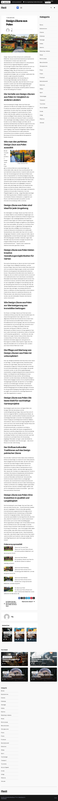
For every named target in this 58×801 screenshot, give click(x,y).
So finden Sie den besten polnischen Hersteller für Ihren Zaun (11, 604)
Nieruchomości (44, 62)
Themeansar (4, 798)
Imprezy (42, 47)
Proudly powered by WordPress (8, 797)
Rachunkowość (44, 81)
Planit (3, 7)
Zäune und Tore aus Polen (21, 547)
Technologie (43, 96)
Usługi (41, 115)
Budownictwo (43, 28)
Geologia (42, 40)
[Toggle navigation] (21, 8)
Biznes (41, 25)
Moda (41, 55)
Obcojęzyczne (10, 17)
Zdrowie (42, 122)
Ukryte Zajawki (43, 107)
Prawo (41, 73)
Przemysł (42, 77)
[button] (51, 7)
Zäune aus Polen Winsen (21, 557)
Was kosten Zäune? (27, 601)
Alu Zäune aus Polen (20, 588)
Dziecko (42, 32)
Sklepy (41, 89)
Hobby (41, 43)
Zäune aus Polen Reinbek (21, 577)
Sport (41, 92)
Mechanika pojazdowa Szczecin (11, 660)
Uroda (41, 111)
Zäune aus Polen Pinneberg (22, 567)
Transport (42, 100)
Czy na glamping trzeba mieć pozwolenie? (13, 676)
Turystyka (42, 104)
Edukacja (42, 36)
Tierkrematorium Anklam (6, 637)
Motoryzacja (43, 58)
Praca (41, 70)
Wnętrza (42, 119)
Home (55, 798)
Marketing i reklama (45, 51)
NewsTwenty (21, 797)
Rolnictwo (42, 85)
